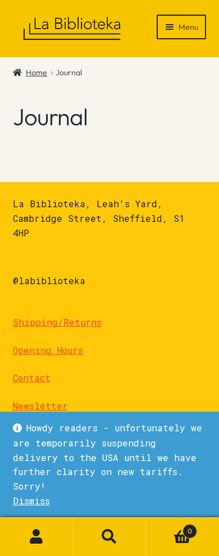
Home (36, 72)
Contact (32, 378)
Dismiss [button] (31, 501)
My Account (36, 537)
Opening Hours (48, 350)
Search (109, 537)
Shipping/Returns (57, 322)
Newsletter (40, 406)
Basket (169, 527)
